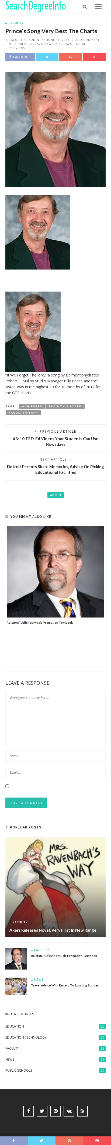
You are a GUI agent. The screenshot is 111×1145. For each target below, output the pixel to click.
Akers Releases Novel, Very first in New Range (52, 930)
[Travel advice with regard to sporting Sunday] (16, 985)
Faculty (16, 22)
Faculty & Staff (48, 44)
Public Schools (54, 1070)
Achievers (23, 44)
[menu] (98, 6)
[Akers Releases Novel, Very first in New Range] (55, 886)
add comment (87, 40)
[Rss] (82, 1111)
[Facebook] (28, 1111)
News (39, 979)
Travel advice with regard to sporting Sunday (65, 985)
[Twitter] (42, 1111)
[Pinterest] (55, 1111)
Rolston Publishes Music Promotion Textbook (40, 622)
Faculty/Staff (75, 44)
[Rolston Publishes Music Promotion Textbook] (55, 572)
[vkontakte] (69, 1111)
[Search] (85, 6)
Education (54, 1026)
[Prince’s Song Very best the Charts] (55, 129)
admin (34, 40)
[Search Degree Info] (35, 6)
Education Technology (54, 1037)
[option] (55, 575)
